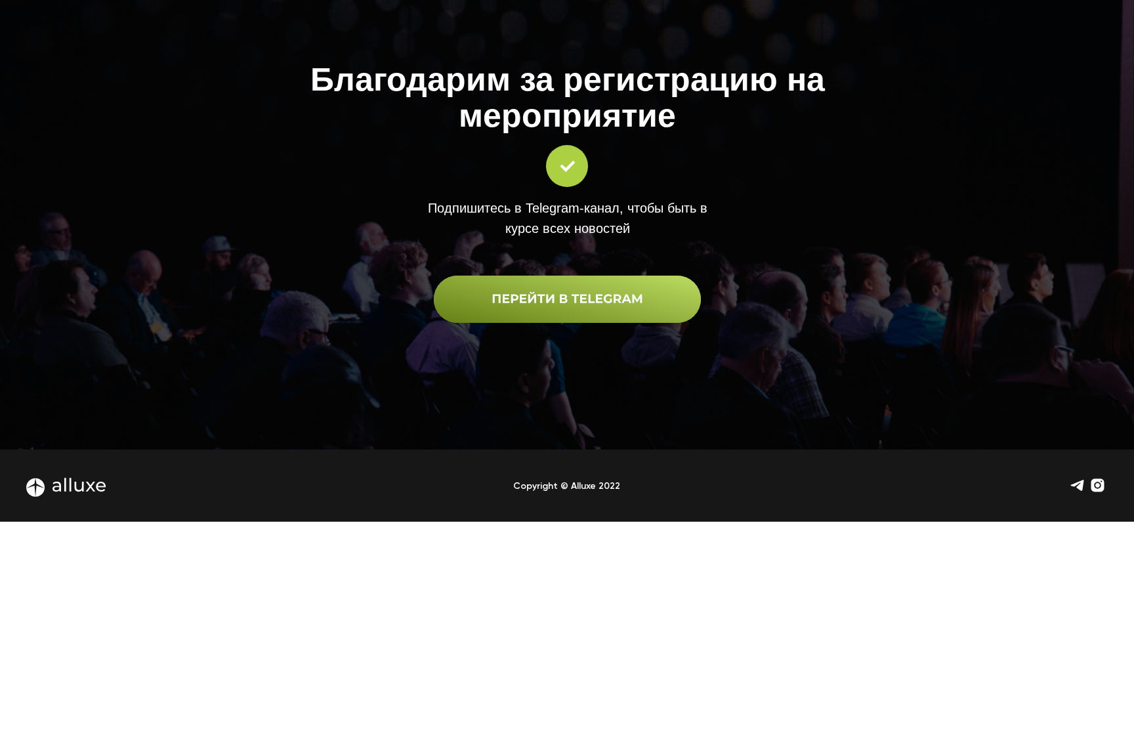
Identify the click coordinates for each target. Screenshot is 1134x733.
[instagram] (1097, 489)
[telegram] (1077, 489)
